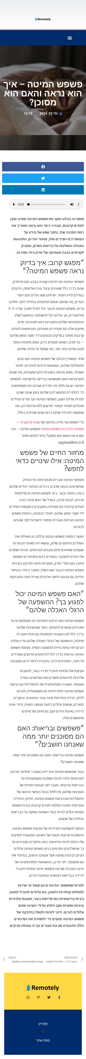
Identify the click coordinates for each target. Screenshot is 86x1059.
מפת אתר (43, 1040)
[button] (69, 37)
